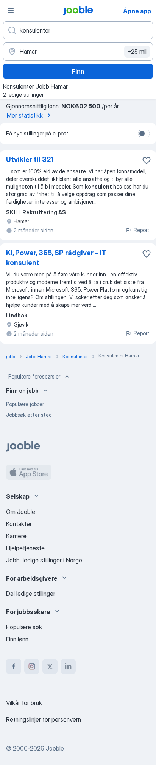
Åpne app (137, 11)
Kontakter (19, 524)
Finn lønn (17, 639)
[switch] (144, 133)
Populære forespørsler (34, 376)
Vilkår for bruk (24, 703)
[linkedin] (68, 666)
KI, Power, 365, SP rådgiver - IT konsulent (56, 258)
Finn (78, 71)
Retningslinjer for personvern (43, 719)
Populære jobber (25, 404)
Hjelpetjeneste (25, 548)
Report (142, 230)
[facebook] (13, 666)
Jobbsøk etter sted (29, 415)
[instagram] (31, 666)
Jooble (55, 748)
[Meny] (10, 10)
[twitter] (50, 666)
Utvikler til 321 (30, 159)
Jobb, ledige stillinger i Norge (44, 560)
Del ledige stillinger (30, 593)
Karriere (16, 536)
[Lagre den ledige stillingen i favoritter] (146, 160)
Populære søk (24, 627)
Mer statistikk (25, 115)
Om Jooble (20, 511)
